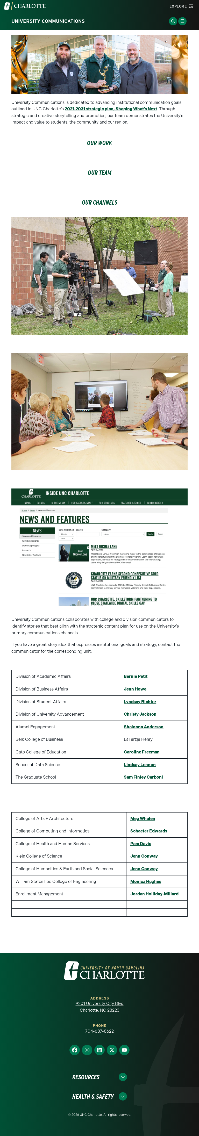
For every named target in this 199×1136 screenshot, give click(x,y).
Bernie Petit (135, 676)
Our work (99, 143)
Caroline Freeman (142, 752)
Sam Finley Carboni (143, 777)
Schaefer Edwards (148, 831)
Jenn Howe (135, 689)
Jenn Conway (144, 856)
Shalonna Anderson (144, 726)
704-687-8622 (99, 1031)
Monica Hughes (145, 881)
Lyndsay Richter (140, 701)
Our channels (99, 202)
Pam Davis (140, 843)
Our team (99, 172)
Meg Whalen (142, 818)
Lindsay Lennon (140, 764)
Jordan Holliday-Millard (154, 893)
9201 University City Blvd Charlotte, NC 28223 (100, 1007)
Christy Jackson (140, 714)
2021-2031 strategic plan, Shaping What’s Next (111, 108)
